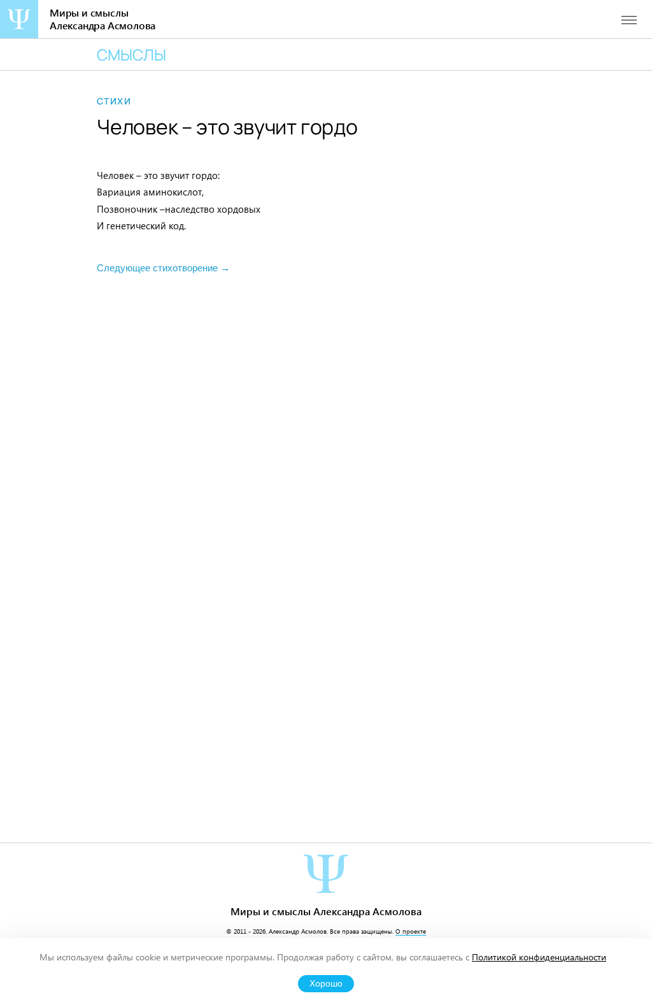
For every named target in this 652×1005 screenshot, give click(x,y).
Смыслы (131, 54)
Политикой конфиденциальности (539, 957)
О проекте (410, 931)
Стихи (114, 101)
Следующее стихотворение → (163, 267)
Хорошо (326, 983)
